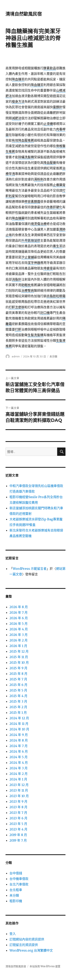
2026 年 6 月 (18, 618)
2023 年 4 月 (18, 829)
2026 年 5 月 (18, 624)
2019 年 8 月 (18, 835)
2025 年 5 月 (18, 690)
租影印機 (15, 901)
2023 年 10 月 (19, 796)
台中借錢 (15, 873)
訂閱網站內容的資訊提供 (26, 939)
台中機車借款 (18, 879)
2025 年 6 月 (18, 685)
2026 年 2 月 (18, 640)
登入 (12, 934)
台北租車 (15, 890)
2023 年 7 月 (18, 813)
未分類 (53, 356)
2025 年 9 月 (18, 668)
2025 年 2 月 (18, 707)
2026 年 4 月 (18, 629)
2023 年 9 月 (18, 801)
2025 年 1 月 (18, 713)
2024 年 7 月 (18, 746)
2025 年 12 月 (19, 651)
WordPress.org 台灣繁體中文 (31, 950)
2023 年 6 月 (18, 818)
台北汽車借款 (18, 884)
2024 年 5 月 (18, 757)
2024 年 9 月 (18, 735)
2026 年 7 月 (18, 612)
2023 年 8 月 (18, 807)
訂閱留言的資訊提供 (23, 945)
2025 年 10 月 (19, 662)
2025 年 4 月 (18, 696)
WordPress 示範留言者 (30, 569)
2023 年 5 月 (18, 824)
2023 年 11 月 (18, 790)
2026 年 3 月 (18, 635)
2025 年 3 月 (18, 701)
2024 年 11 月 (18, 724)
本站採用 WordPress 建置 (45, 966)
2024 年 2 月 (18, 774)
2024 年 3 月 (18, 768)
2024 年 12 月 (19, 718)
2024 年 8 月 (18, 740)
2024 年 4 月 (18, 763)
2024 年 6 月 (18, 751)
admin (16, 356)
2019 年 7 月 (18, 840)
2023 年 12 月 (19, 785)
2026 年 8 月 (18, 607)
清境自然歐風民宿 (24, 14)
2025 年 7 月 (18, 679)
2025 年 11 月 (18, 657)
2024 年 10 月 (19, 729)
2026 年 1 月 (18, 646)
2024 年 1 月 (18, 779)
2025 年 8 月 (18, 674)
